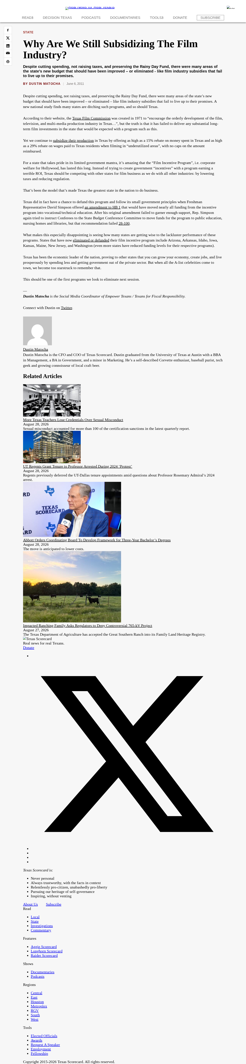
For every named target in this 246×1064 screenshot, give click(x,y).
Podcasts (91, 18)
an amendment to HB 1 (103, 207)
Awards (36, 1040)
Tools (156, 18)
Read (27, 18)
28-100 (124, 223)
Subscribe (210, 18)
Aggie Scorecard (44, 946)
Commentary (41, 930)
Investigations (42, 926)
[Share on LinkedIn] (8, 46)
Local (35, 917)
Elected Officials (44, 1036)
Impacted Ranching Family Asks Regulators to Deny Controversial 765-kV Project (87, 625)
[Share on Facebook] (8, 30)
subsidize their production (73, 140)
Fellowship (39, 1053)
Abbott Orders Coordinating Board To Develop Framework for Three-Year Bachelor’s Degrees (97, 540)
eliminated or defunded (91, 240)
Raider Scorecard (44, 955)
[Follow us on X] (127, 848)
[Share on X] (8, 38)
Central (36, 993)
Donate (180, 18)
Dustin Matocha (45, 83)
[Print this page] (8, 61)
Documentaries (125, 18)
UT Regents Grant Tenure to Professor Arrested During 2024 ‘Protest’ (77, 466)
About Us (30, 904)
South (35, 1015)
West (34, 1019)
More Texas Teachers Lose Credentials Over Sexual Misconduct (73, 420)
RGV (35, 1010)
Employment (41, 1049)
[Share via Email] (8, 54)
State (28, 32)
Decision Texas (57, 18)
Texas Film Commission (91, 118)
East (34, 997)
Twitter (66, 308)
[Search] (230, 7)
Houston (37, 1002)
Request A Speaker (45, 1045)
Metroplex (39, 1006)
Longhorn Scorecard (46, 951)
